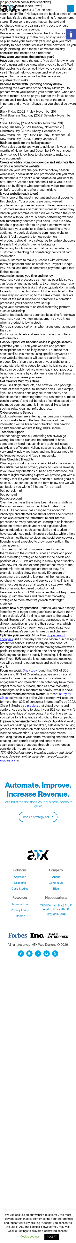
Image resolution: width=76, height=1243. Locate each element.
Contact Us (56, 883)
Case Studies (19, 888)
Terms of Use (19, 904)
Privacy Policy (20, 910)
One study (30, 670)
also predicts (29, 705)
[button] (71, 34)
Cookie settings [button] (30, 1236)
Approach (20, 877)
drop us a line (9, 760)
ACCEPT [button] (52, 1236)
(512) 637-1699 (56, 914)
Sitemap (20, 916)
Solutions (20, 883)
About (56, 877)
